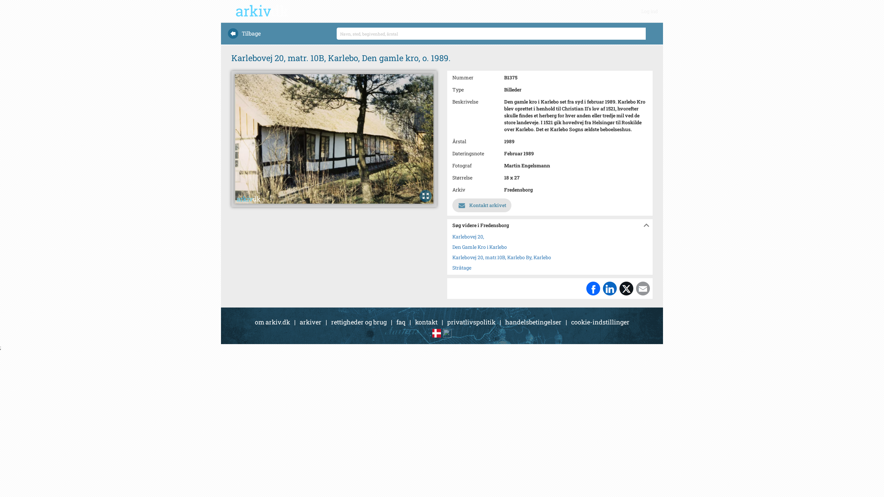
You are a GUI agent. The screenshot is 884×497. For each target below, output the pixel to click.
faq (400, 322)
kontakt (426, 322)
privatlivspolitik (471, 322)
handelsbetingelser (533, 322)
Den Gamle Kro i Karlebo (479, 247)
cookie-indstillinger (600, 322)
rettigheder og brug (359, 322)
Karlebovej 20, (468, 236)
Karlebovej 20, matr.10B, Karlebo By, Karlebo (501, 257)
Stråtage (461, 267)
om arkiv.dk (272, 322)
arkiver (310, 322)
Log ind (649, 11)
